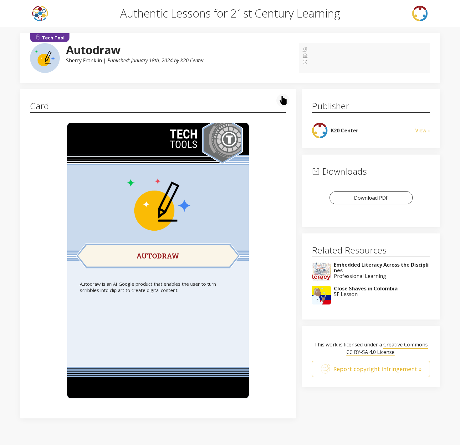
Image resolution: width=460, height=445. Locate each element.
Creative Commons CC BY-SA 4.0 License (387, 348)
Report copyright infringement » (377, 369)
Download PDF (371, 197)
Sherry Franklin (84, 60)
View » (422, 130)
